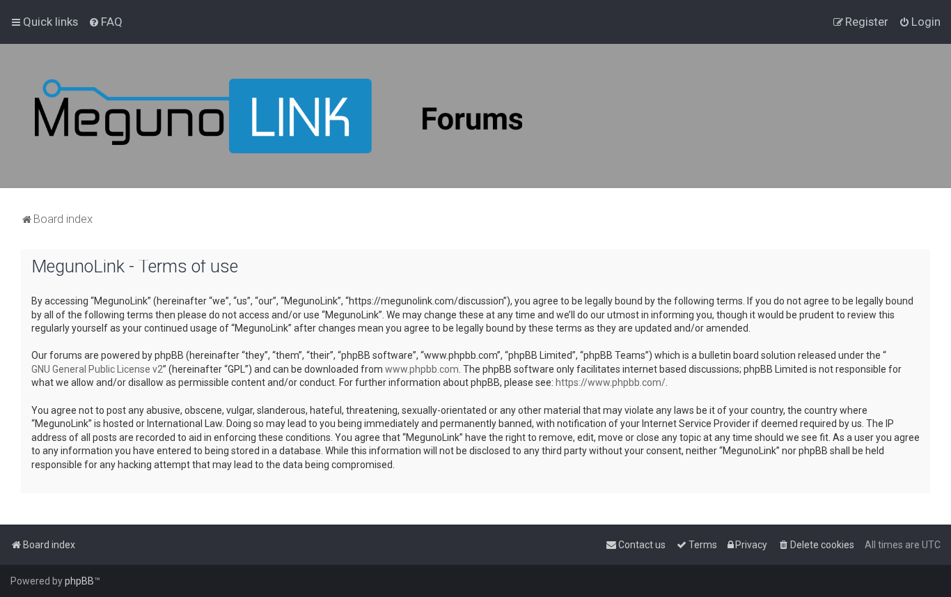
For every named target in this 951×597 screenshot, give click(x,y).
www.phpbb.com (422, 369)
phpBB (79, 581)
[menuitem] (105, 21)
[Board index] (278, 116)
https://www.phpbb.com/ (611, 382)
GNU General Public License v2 (97, 369)
